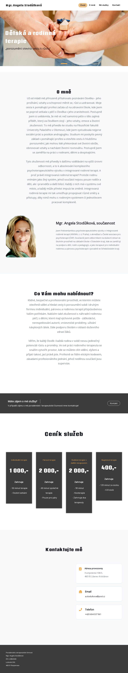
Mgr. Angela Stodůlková (24, 5)
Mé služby (104, 5)
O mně (92, 5)
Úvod (82, 5)
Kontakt (116, 5)
